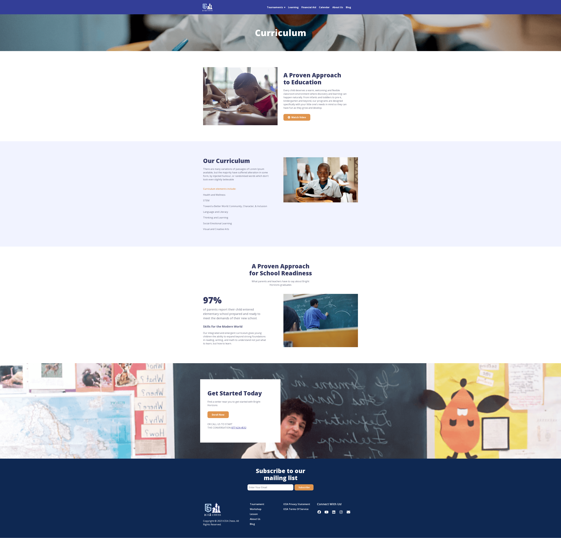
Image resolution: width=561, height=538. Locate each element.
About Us (337, 7)
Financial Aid (308, 7)
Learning (293, 7)
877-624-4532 (238, 427)
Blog (348, 7)
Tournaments (275, 7)
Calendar (324, 7)
